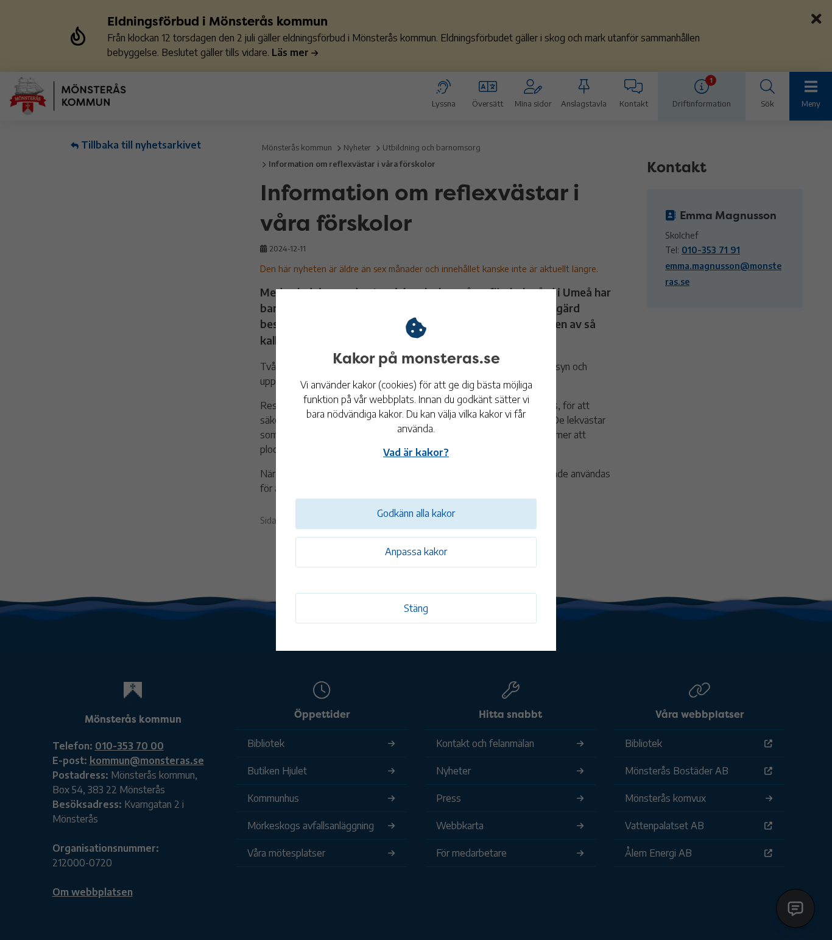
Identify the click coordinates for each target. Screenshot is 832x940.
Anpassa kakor (416, 551)
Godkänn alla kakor (416, 513)
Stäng (416, 608)
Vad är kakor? (416, 452)
